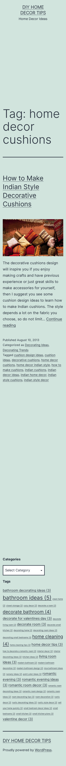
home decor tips (47, 644)
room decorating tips (23, 697)
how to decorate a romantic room (19, 651)
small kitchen (24, 713)
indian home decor (33, 375)
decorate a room (47, 605)
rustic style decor (47, 702)
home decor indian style (33, 365)
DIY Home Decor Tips (27, 740)
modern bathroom (27, 663)
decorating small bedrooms (17, 637)
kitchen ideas (30, 657)
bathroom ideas (27, 597)
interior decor (45, 651)
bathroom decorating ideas (27, 590)
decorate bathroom (27, 611)
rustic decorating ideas (24, 702)
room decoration (44, 697)
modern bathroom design (30, 668)
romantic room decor (27, 685)
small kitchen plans (43, 713)
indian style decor (36, 380)
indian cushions (35, 370)
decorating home (23, 630)
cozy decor (30, 605)
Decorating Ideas (37, 345)
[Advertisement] (33, 67)
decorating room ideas (45, 630)
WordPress (43, 750)
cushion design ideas (28, 355)
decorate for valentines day (27, 618)
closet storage (14, 605)
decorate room (31, 624)
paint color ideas (32, 674)
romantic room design (34, 691)
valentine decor (18, 719)
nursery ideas (14, 674)
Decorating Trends (15, 350)
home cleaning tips (20, 645)
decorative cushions (26, 360)
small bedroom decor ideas (38, 708)
